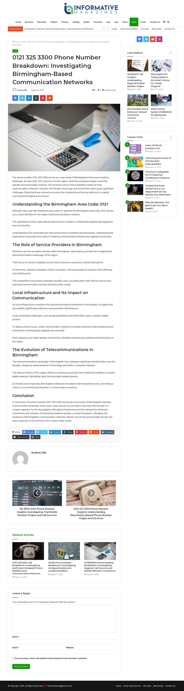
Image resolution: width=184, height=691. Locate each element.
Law (108, 22)
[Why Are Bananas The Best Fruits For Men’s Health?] (135, 206)
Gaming (76, 22)
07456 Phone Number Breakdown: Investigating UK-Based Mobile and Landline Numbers (62, 566)
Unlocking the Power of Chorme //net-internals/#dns (158, 161)
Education (41, 22)
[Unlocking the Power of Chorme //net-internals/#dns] (135, 162)
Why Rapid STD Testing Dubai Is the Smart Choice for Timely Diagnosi (160, 80)
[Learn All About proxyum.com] (135, 149)
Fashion (53, 22)
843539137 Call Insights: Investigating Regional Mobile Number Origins (136, 80)
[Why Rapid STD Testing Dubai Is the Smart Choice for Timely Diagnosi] (161, 65)
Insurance (97, 22)
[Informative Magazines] (92, 9)
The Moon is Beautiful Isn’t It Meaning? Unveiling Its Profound (157, 175)
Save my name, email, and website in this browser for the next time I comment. (51, 658)
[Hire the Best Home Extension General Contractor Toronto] (137, 100)
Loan (116, 22)
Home (18, 22)
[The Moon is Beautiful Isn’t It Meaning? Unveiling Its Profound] (135, 175)
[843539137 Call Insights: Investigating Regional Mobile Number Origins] (137, 65)
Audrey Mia (22, 90)
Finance (65, 22)
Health (86, 22)
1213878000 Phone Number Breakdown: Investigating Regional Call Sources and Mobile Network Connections (100, 566)
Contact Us (155, 22)
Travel (143, 22)
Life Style (144, 29)
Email (15, 647)
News (125, 22)
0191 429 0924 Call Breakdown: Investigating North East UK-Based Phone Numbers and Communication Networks (27, 568)
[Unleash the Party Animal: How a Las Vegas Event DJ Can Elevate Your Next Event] (135, 189)
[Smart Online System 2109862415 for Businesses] (161, 100)
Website (70, 647)
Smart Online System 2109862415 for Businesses (161, 112)
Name (15, 637)
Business (29, 22)
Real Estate (157, 29)
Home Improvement (129, 29)
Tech (134, 22)
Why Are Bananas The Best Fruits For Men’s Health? (157, 205)
